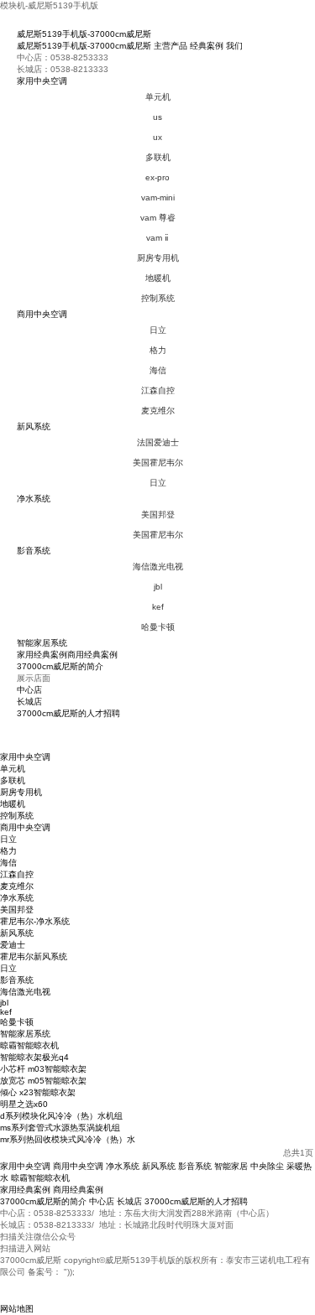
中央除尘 (267, 1166)
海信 (158, 370)
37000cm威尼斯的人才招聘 (68, 713)
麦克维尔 (158, 410)
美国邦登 (158, 514)
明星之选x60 (24, 1104)
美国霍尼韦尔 (158, 462)
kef (158, 606)
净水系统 (33, 498)
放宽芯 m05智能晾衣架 (43, 1080)
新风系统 (33, 426)
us (157, 117)
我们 (234, 45)
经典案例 (206, 45)
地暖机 (158, 278)
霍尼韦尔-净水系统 (35, 921)
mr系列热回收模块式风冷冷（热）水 (67, 1139)
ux (157, 137)
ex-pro (157, 177)
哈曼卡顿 (158, 627)
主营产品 (170, 45)
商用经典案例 (92, 654)
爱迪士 (12, 944)
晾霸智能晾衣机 (29, 1045)
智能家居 (231, 1166)
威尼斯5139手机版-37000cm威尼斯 (84, 34)
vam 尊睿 (158, 217)
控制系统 (158, 298)
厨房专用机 (158, 257)
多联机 (158, 157)
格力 (158, 350)
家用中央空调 (42, 81)
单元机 (158, 96)
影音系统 (33, 550)
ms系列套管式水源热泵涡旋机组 (60, 1127)
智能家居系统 (42, 642)
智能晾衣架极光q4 (34, 1057)
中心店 (29, 689)
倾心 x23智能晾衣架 (38, 1092)
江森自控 (158, 390)
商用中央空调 (42, 314)
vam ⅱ (157, 237)
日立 (158, 330)
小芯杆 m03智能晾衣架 (43, 1068)
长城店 (29, 701)
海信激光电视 (158, 566)
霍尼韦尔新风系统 (33, 956)
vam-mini (158, 197)
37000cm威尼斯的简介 (60, 666)
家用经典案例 (42, 654)
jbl (158, 586)
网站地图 (17, 1308)
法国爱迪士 (158, 442)
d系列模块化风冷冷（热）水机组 (61, 1115)
